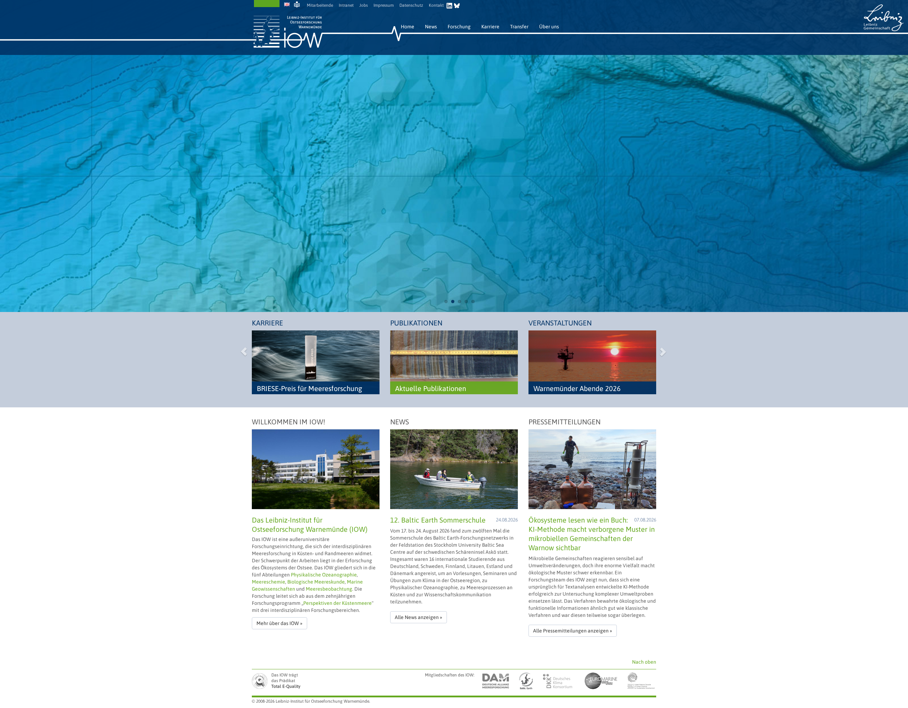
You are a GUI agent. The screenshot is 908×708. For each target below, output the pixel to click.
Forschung (459, 26)
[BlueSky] (457, 4)
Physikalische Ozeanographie (324, 575)
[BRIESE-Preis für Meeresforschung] (316, 362)
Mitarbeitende (320, 5)
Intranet (346, 5)
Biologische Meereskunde (316, 582)
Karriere (490, 26)
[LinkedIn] (450, 4)
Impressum (383, 5)
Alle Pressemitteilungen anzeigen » (572, 631)
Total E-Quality (261, 681)
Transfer (519, 26)
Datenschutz (411, 5)
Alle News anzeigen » (418, 617)
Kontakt (436, 5)
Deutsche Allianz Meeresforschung (495, 681)
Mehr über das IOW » (279, 623)
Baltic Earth (525, 681)
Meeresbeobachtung (329, 589)
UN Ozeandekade (641, 681)
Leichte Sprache (297, 4)
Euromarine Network (601, 681)
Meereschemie (268, 582)
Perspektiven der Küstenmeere (337, 603)
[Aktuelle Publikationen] (454, 362)
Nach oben (644, 662)
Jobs (363, 5)
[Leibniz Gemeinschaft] (883, 17)
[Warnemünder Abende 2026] (592, 362)
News (431, 26)
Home (407, 26)
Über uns (549, 26)
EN (287, 4)
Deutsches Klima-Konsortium (558, 681)
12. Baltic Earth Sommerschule (438, 520)
